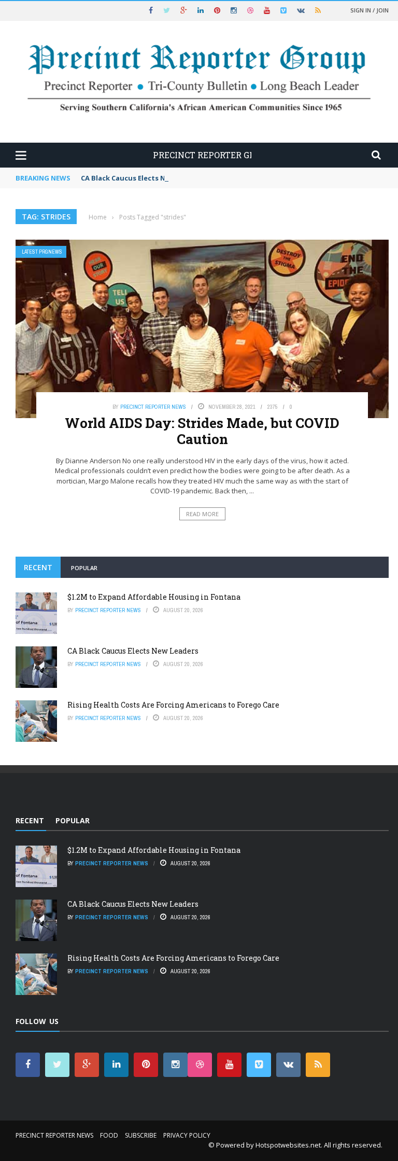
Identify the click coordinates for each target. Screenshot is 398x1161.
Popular (84, 568)
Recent (38, 567)
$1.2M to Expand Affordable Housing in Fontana (153, 597)
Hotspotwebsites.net (288, 1145)
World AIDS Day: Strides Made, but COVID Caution (202, 431)
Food (109, 1135)
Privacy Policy (186, 1135)
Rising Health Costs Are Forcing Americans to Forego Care (173, 705)
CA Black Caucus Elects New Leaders (142, 178)
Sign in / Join (369, 10)
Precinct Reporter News (153, 406)
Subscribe (141, 1135)
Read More (202, 514)
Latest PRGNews (42, 251)
